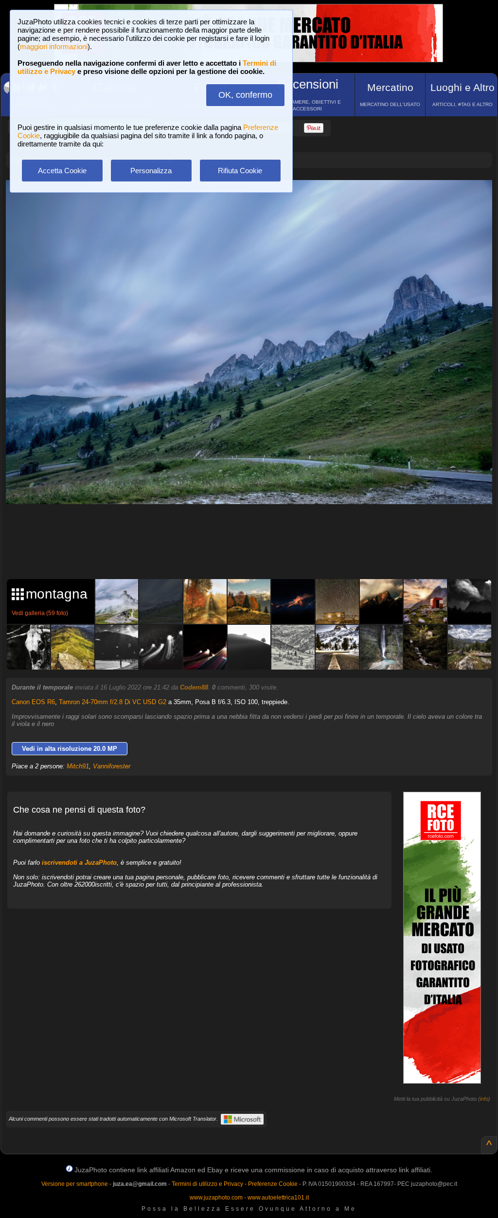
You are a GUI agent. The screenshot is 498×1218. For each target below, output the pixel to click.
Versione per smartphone (74, 1184)
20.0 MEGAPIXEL (256, 549)
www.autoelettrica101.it (278, 1197)
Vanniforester (111, 766)
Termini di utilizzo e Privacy (207, 1184)
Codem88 (194, 687)
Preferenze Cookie (273, 1184)
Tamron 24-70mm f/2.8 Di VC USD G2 (112, 702)
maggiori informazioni (54, 46)
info (484, 1099)
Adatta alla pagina (255, 197)
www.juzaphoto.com (216, 1197)
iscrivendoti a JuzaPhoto (79, 862)
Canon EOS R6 (33, 702)
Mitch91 (78, 766)
